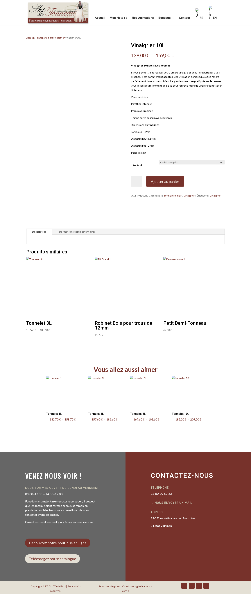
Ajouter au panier (165, 181)
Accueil (100, 18)
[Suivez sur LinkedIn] (192, 586)
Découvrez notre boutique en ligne (58, 543)
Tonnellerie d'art (44, 37)
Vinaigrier (59, 37)
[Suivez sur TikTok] (206, 586)
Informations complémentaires (77, 231)
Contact (184, 18)
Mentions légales (109, 586)
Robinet (137, 165)
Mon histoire (118, 18)
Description (39, 231)
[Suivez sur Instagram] (199, 586)
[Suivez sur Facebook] (184, 586)
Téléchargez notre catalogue (52, 558)
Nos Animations (143, 18)
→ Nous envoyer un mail (171, 502)
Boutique (164, 18)
